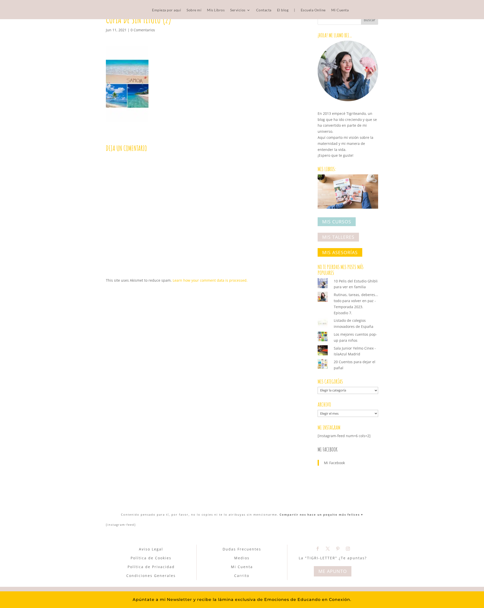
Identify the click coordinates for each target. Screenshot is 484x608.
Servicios (238, 10)
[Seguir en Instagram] (348, 549)
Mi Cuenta (340, 10)
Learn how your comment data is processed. (210, 280)
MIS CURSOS (336, 222)
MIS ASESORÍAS (340, 252)
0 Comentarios (143, 30)
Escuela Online (313, 10)
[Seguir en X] (328, 549)
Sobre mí (194, 10)
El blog (283, 10)
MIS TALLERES (338, 237)
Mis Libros (216, 10)
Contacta (263, 10)
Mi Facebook (328, 449)
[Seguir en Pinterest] (338, 549)
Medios (242, 558)
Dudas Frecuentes (242, 549)
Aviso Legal (151, 549)
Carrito (241, 575)
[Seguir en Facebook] (318, 549)
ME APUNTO (332, 571)
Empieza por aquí (166, 10)
